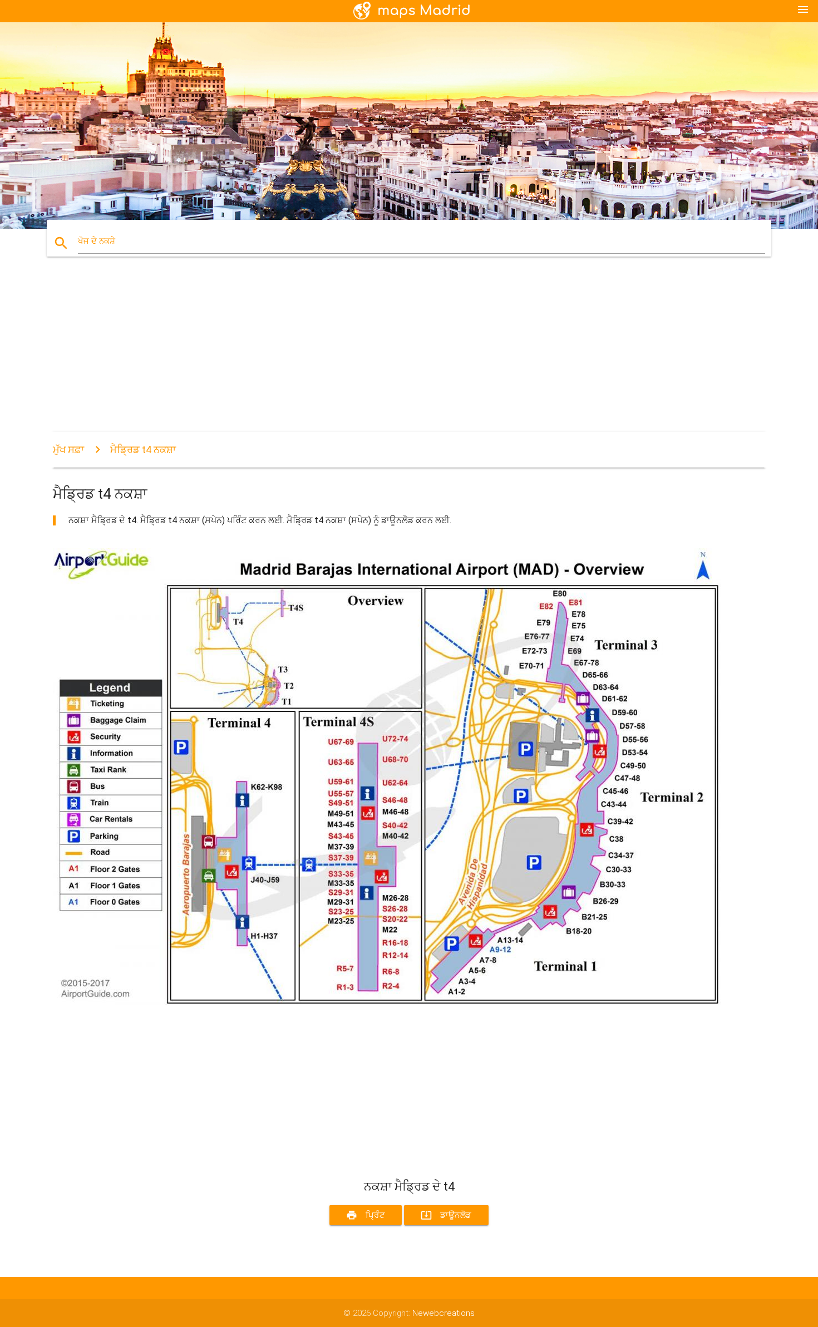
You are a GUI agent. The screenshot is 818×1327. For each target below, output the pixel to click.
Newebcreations (443, 1313)
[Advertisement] (387, 354)
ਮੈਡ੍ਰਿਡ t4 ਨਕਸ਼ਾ (143, 449)
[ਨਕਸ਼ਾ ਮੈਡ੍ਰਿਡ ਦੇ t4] (387, 1002)
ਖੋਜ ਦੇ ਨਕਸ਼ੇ (96, 241)
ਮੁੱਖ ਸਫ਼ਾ (68, 449)
